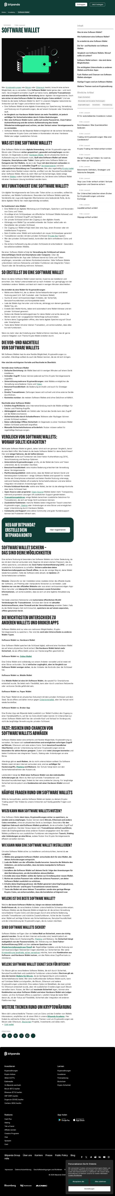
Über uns (27, 1155)
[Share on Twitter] (21, 1035)
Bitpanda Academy (56, 1016)
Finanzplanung (63, 1078)
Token (39, 384)
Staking (24, 505)
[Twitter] (86, 1157)
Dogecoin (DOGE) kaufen (13, 1099)
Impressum (9, 1170)
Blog (73, 1155)
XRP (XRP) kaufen (11, 1096)
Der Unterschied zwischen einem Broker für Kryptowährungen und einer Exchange (94, 196)
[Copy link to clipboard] (33, 1035)
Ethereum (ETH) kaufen (13, 1092)
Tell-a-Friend (9, 1126)
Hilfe (6, 1158)
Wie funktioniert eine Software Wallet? (93, 37)
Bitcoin (28, 87)
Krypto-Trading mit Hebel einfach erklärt (94, 149)
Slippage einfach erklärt (87, 217)
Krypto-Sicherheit (64, 1085)
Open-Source (37, 492)
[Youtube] (104, 1157)
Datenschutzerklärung (23, 1170)
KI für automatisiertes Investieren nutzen (94, 116)
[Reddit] (95, 1157)
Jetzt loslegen (97, 4)
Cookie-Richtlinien (75, 1175)
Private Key (53, 236)
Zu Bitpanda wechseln (12, 1085)
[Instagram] (109, 1157)
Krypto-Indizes (9, 1074)
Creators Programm (11, 1133)
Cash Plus (8, 1119)
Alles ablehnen (100, 1181)
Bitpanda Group (12, 1155)
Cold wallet (9, 1024)
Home (4, 12)
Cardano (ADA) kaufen (12, 1103)
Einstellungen (89, 1189)
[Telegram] (91, 1157)
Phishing (20, 767)
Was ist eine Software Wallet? (89, 32)
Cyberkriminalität (47, 699)
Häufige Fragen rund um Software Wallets (94, 82)
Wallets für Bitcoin (24, 976)
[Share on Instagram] (10, 1035)
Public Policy (61, 1155)
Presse (48, 1155)
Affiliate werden (10, 1130)
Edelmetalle (8, 1081)
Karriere (39, 1155)
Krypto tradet (68, 168)
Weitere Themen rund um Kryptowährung (94, 86)
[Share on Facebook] (4, 1035)
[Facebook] (82, 1157)
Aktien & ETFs (9, 1078)
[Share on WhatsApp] (27, 1035)
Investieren (62, 1074)
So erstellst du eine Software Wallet (92, 41)
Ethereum (40, 87)
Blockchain (26, 1022)
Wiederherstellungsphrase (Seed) (17, 947)
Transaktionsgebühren (14, 497)
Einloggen (81, 4)
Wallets (13, 176)
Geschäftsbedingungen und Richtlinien (48, 1170)
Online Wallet (26, 656)
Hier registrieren (58, 530)
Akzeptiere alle (78, 1181)
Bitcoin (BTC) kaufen (12, 1089)
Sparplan (7, 1141)
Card (6, 1144)
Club (6, 1137)
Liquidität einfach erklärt (87, 208)
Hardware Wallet (36, 155)
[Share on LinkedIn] (15, 1035)
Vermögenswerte (48, 166)
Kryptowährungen (13, 87)
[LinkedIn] (100, 1157)
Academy (11, 12)
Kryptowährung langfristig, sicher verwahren (21, 952)
